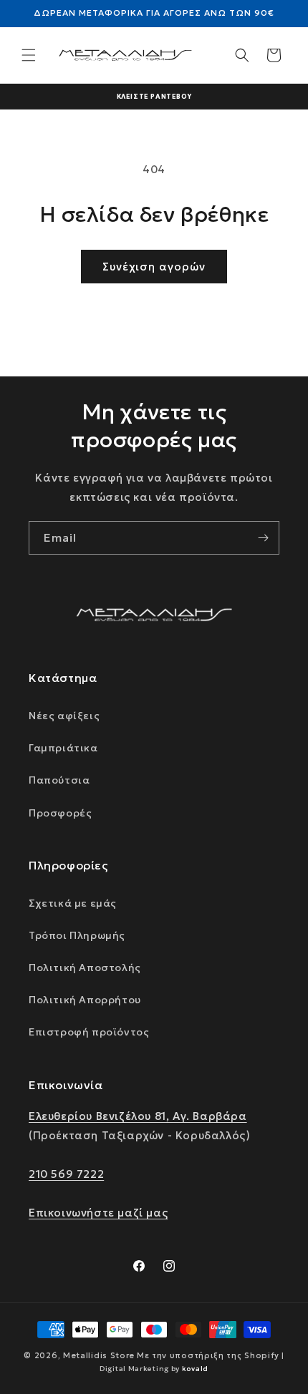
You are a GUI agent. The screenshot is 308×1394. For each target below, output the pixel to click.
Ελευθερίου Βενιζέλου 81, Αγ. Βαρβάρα (138, 1116)
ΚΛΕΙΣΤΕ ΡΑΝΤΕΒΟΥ (154, 96)
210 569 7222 (66, 1174)
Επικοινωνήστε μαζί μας (98, 1212)
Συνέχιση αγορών (154, 266)
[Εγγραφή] (263, 538)
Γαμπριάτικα (63, 747)
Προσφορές (60, 812)
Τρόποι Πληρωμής (77, 935)
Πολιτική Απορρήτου (85, 999)
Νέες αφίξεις (64, 715)
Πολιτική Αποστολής (85, 967)
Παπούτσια (59, 780)
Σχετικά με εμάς (73, 903)
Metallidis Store (99, 1355)
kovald (195, 1368)
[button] (28, 55)
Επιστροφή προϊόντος (89, 1031)
